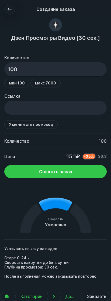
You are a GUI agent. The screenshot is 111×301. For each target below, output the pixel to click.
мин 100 (17, 83)
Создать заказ (55, 171)
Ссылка (12, 96)
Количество (16, 57)
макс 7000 (45, 83)
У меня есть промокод (31, 124)
